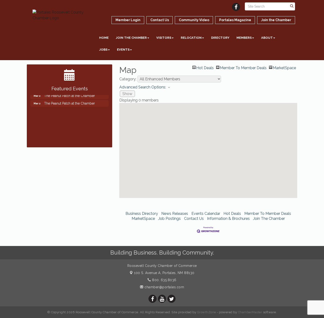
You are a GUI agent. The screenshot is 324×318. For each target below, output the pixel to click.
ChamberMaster (250, 312)
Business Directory (141, 213)
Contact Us (194, 218)
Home (104, 37)
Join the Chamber (131, 37)
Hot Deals (205, 67)
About (267, 37)
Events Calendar (205, 213)
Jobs (103, 49)
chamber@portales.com (163, 287)
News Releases (174, 213)
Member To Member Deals (243, 67)
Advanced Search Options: (142, 87)
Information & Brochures (228, 218)
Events (123, 49)
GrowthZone (206, 312)
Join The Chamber (269, 218)
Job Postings (169, 218)
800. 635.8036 (163, 280)
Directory (220, 37)
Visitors (163, 37)
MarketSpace (284, 67)
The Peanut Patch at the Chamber (69, 101)
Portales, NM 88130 (164, 273)
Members (244, 37)
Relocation (191, 37)
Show (127, 94)
